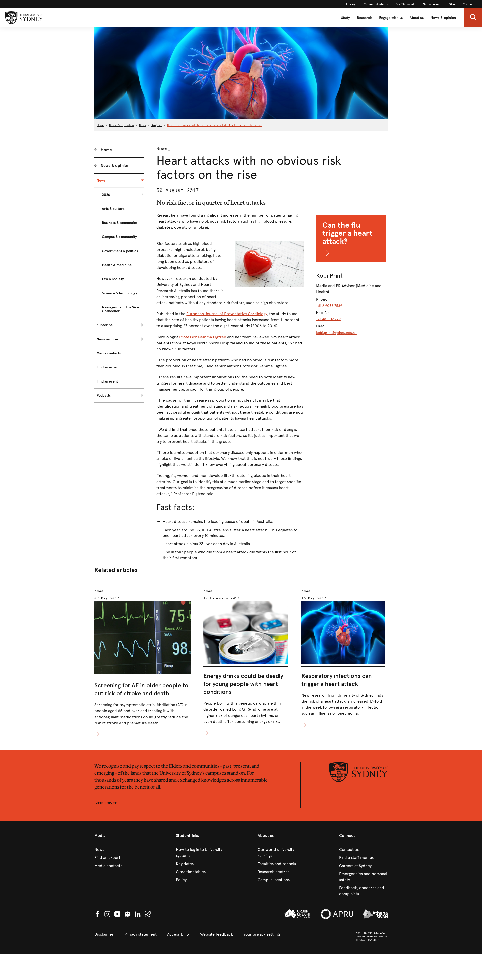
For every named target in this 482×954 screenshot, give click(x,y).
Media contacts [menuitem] (109, 353)
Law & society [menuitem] (113, 279)
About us (417, 18)
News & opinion (443, 18)
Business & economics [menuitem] (119, 223)
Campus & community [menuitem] (119, 237)
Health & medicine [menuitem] (117, 265)
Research (364, 18)
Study (345, 18)
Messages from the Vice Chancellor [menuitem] (120, 309)
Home (100, 125)
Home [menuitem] (106, 149)
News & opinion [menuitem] (115, 165)
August (156, 125)
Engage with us (391, 18)
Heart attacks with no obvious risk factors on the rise (214, 125)
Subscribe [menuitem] (105, 325)
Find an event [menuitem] (107, 381)
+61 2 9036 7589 (329, 306)
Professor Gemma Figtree (202, 337)
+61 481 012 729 (328, 319)
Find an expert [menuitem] (108, 367)
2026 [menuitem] (106, 195)
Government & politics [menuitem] (120, 251)
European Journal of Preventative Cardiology (226, 313)
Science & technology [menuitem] (119, 293)
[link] (351, 4)
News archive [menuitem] (107, 339)
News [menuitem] (101, 180)
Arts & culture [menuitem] (113, 209)
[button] (473, 17)
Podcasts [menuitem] (104, 395)
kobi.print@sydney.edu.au (336, 333)
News (142, 125)
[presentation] (142, 660)
